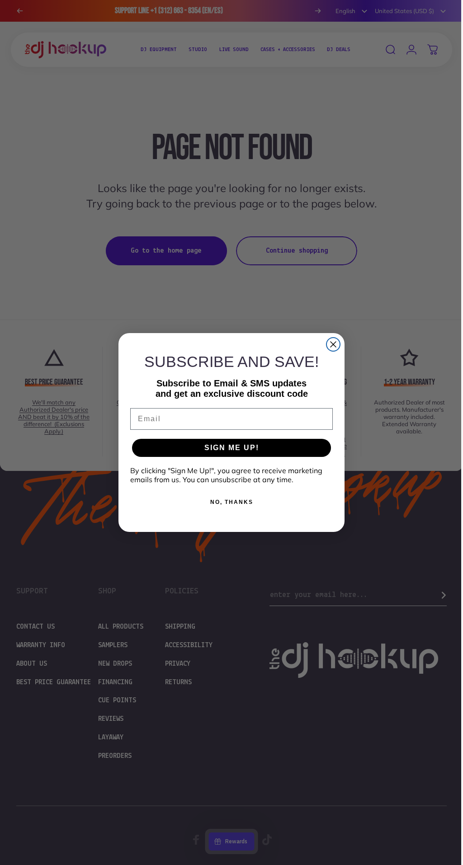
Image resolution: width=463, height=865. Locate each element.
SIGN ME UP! (228, 447)
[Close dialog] (330, 344)
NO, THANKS (228, 502)
